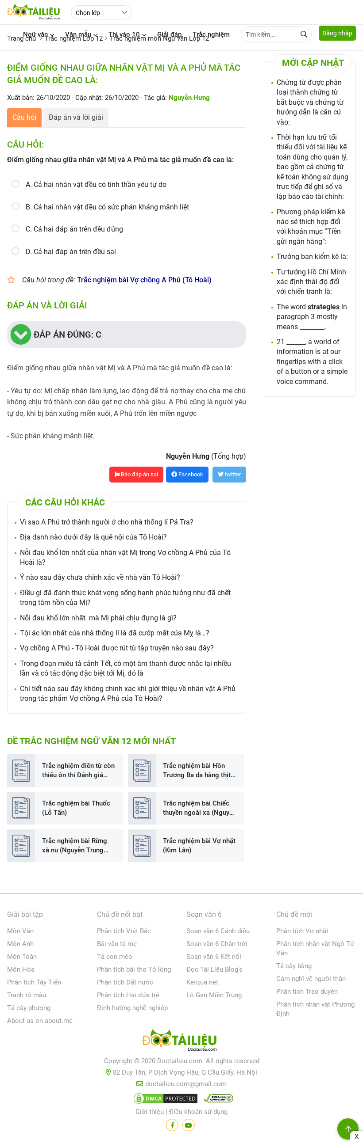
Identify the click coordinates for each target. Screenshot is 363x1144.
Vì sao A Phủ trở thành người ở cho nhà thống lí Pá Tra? (106, 522)
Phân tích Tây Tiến (34, 982)
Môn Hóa (21, 969)
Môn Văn (20, 931)
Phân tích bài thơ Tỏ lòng (134, 969)
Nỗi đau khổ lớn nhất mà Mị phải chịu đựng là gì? (98, 618)
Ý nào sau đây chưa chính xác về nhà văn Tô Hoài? (100, 577)
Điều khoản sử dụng (198, 1112)
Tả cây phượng (28, 1008)
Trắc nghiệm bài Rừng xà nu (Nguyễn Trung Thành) (74, 846)
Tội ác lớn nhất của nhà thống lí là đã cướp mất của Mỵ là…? (114, 633)
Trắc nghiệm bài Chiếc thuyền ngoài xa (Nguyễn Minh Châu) (199, 808)
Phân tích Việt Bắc (124, 931)
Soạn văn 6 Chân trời (216, 944)
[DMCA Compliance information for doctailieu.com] (216, 1100)
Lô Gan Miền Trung (214, 995)
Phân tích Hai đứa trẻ (128, 995)
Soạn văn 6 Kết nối (213, 957)
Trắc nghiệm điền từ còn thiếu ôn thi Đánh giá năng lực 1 (78, 771)
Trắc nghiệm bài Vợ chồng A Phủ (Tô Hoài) (144, 280)
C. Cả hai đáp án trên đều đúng (74, 229)
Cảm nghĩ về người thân (311, 979)
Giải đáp (169, 34)
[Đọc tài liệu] (172, 1125)
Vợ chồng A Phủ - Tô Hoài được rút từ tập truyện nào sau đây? (117, 648)
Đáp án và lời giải (76, 117)
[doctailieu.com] (181, 1042)
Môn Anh (20, 944)
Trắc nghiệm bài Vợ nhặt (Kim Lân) (199, 845)
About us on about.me (40, 1021)
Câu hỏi (24, 117)
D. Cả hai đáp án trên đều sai (71, 251)
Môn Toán (22, 957)
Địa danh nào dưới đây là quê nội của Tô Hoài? (93, 537)
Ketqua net (202, 982)
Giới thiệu (149, 1112)
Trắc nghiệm (211, 34)
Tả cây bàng (294, 966)
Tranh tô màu (26, 995)
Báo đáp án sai (139, 474)
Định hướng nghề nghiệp (132, 1008)
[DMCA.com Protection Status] (164, 1100)
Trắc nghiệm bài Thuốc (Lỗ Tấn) (76, 808)
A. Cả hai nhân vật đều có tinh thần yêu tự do (96, 184)
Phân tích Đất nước (125, 982)
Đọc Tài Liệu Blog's (214, 969)
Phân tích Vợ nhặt (302, 931)
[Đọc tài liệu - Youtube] (188, 1125)
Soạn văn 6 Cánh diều (218, 931)
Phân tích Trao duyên (307, 992)
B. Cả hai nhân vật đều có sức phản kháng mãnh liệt (107, 207)
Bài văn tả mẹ (117, 944)
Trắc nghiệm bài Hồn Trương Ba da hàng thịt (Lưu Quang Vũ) (197, 771)
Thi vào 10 (124, 34)
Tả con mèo (114, 957)
